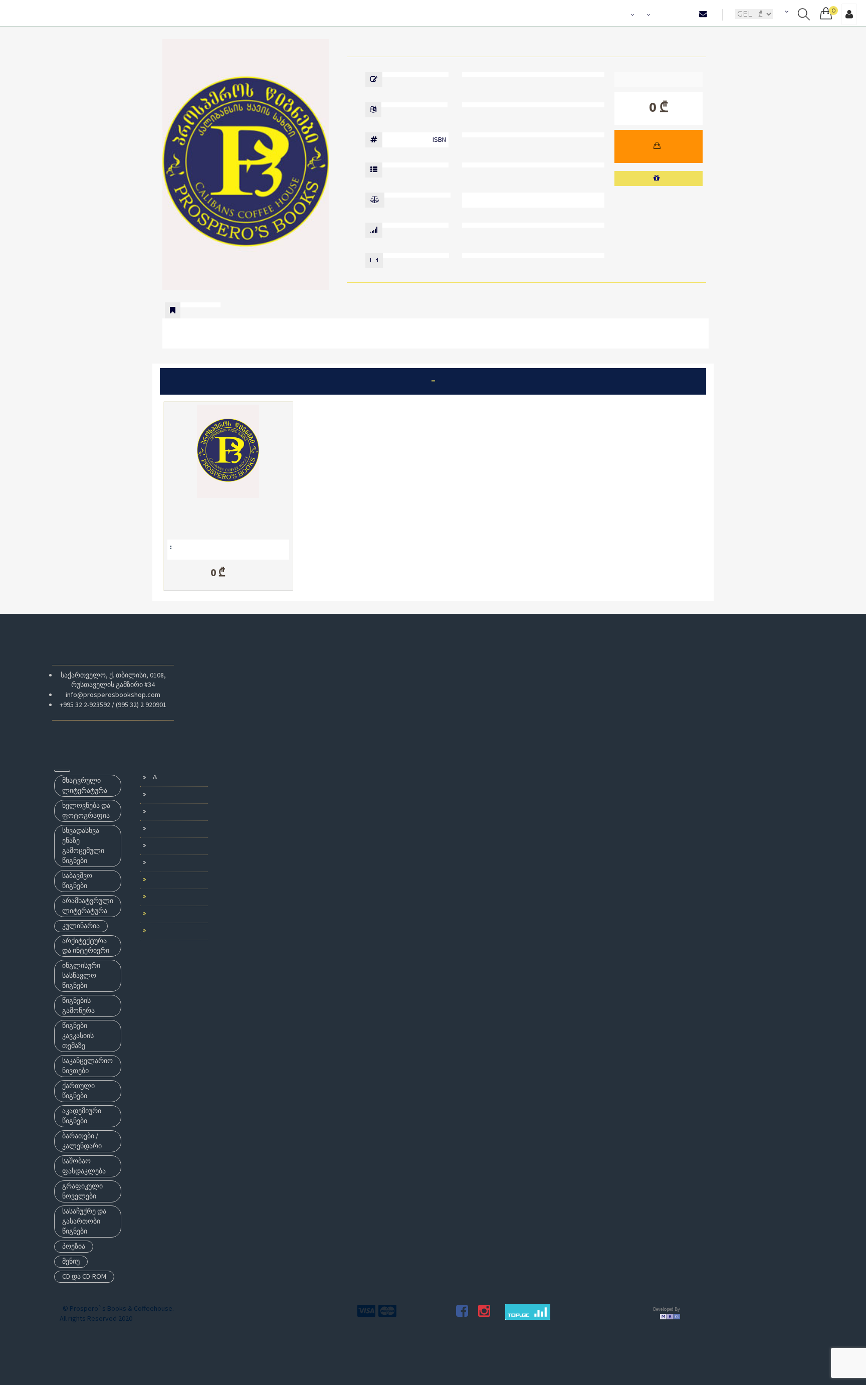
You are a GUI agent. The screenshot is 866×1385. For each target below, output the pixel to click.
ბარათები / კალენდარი (82, 1140)
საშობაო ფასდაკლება (84, 1165)
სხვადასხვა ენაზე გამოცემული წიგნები (83, 845)
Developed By (666, 1309)
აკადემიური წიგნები (81, 1115)
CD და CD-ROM (84, 1276)
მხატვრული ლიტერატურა (84, 785)
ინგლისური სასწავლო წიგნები (81, 975)
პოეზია (73, 1246)
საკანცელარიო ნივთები (87, 1065)
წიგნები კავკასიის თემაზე (78, 1035)
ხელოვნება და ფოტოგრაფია (86, 810)
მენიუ (71, 1261)
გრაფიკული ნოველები (82, 1190)
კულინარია (81, 925)
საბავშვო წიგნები (77, 880)
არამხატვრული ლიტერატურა (87, 905)
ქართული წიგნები (78, 1090)
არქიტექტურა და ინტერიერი (85, 945)
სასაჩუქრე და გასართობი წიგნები (84, 1221)
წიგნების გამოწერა (78, 1005)
